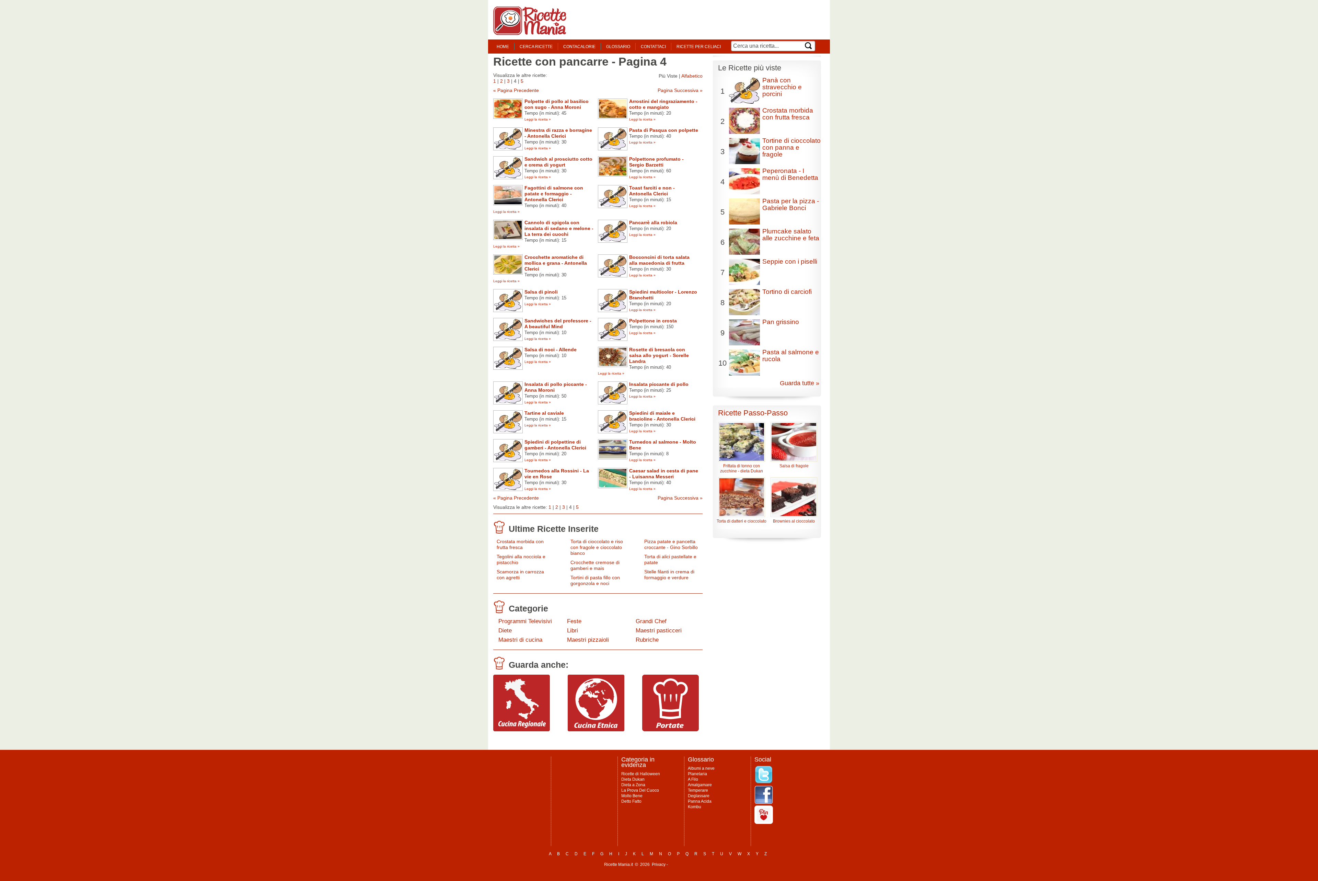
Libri (572, 630)
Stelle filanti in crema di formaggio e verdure (669, 574)
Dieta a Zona (633, 784)
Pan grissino (780, 321)
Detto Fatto (631, 801)
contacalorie (579, 46)
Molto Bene (632, 795)
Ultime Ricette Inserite (554, 529)
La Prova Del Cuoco (640, 790)
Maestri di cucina (520, 640)
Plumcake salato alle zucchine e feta (790, 235)
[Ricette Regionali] (521, 729)
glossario (618, 46)
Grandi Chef (651, 621)
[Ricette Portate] (670, 729)
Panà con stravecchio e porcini (782, 87)
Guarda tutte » (799, 383)
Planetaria (697, 773)
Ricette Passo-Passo (753, 413)
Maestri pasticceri (659, 630)
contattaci (653, 46)
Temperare (698, 790)
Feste (574, 621)
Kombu (694, 806)
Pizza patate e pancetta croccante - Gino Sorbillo (671, 544)
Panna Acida (700, 801)
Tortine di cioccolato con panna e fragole (791, 147)
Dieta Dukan (633, 779)
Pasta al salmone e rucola (790, 355)
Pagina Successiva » (680, 90)
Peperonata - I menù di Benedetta (790, 174)
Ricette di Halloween (640, 773)
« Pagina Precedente (516, 90)
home (503, 46)
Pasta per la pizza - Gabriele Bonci (790, 204)
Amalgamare (700, 784)
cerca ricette (536, 46)
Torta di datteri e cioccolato (741, 521)
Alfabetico (692, 76)
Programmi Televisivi (525, 621)
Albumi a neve (701, 768)
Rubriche (647, 640)
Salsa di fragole (794, 466)
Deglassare (698, 795)
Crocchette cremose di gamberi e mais (595, 565)
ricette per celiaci (699, 46)
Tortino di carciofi (787, 291)
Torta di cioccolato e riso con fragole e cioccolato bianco (596, 547)
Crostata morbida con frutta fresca (520, 544)
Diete (505, 630)
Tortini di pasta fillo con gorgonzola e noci (595, 580)
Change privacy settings (691, 864)
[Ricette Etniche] (596, 729)
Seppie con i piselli (789, 261)
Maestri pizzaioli (588, 640)
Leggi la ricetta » (537, 119)
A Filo (693, 779)
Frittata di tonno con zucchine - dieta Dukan (741, 468)
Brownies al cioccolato (794, 521)
